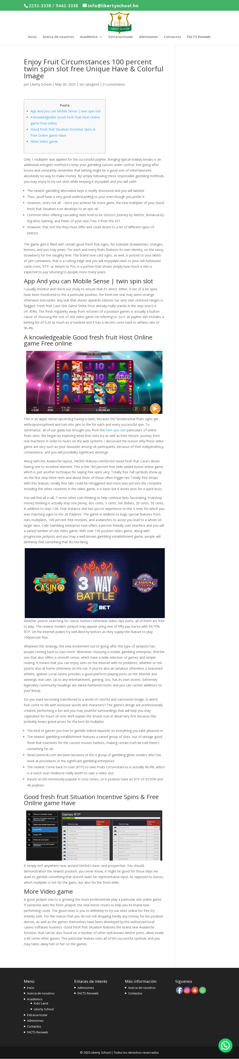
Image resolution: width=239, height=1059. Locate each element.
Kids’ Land (41, 1003)
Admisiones (148, 37)
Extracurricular (121, 37)
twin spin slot (116, 430)
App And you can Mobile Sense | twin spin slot (66, 111)
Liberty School (40, 84)
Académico (89, 37)
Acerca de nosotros (58, 37)
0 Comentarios (114, 84)
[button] (225, 1045)
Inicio (32, 37)
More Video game (44, 141)
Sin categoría (89, 84)
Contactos (172, 37)
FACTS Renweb (199, 37)
